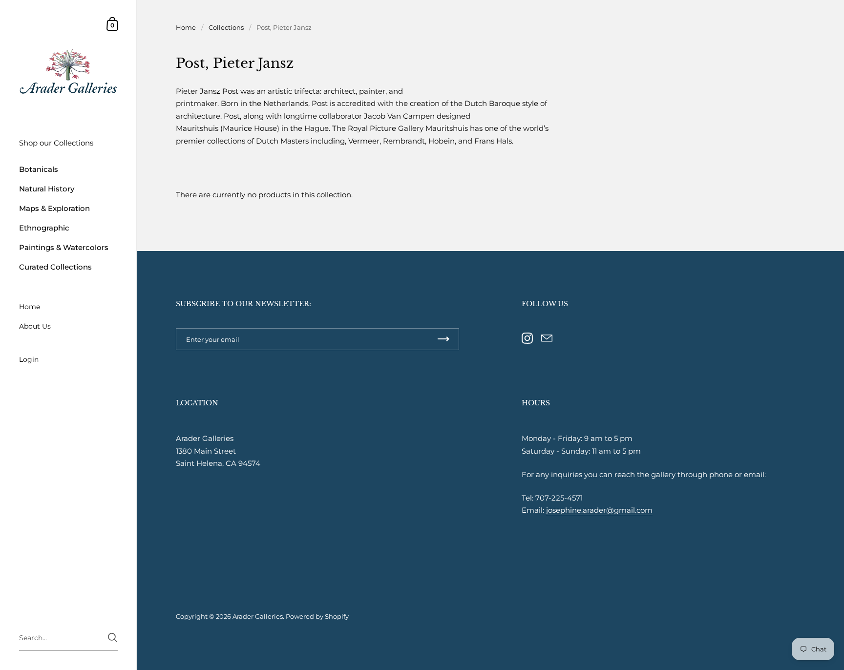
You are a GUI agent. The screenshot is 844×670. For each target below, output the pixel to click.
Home (186, 27)
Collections (226, 27)
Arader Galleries (257, 616)
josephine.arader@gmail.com (599, 510)
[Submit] (112, 637)
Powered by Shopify (317, 616)
